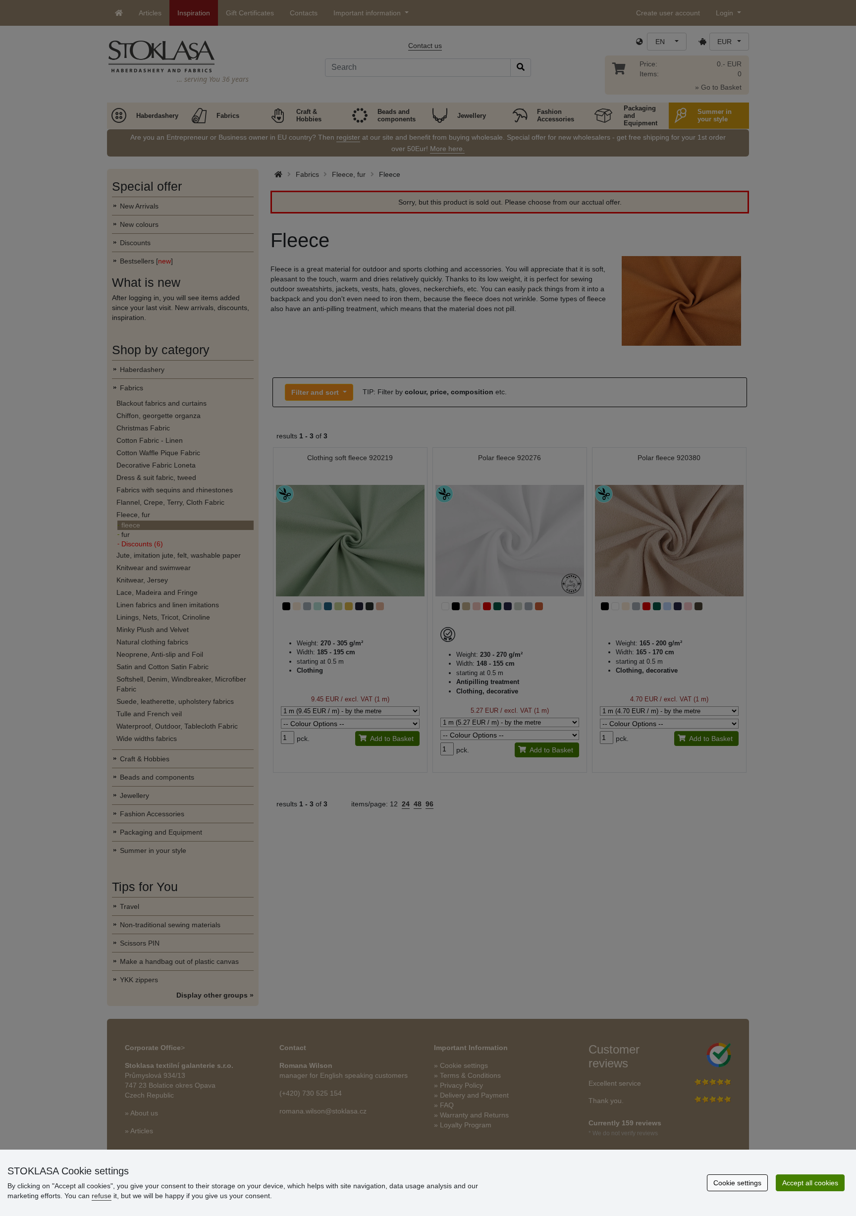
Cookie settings (737, 1183)
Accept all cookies (810, 1183)
